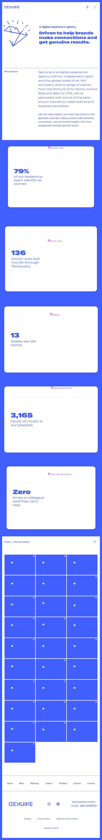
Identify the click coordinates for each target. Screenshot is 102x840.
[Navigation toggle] (95, 7)
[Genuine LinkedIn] (58, 804)
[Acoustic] (20, 565)
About (10, 783)
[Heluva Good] (20, 627)
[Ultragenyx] (51, 732)
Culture (48, 783)
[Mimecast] (51, 669)
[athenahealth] (51, 565)
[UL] (20, 732)
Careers (77, 783)
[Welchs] (20, 752)
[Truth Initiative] (82, 711)
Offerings (34, 783)
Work (21, 783)
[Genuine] (20, 804)
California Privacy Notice (67, 819)
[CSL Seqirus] (82, 585)
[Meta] (82, 648)
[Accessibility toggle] (87, 7)
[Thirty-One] (51, 711)
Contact (91, 783)
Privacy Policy (44, 819)
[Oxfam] (51, 690)
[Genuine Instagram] (49, 804)
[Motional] (20, 690)
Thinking (63, 783)
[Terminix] (20, 711)
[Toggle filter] (95, 542)
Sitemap (27, 819)
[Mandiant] (20, 648)
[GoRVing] (20, 606)
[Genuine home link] (11, 7)
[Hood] (51, 627)
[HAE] (82, 606)
